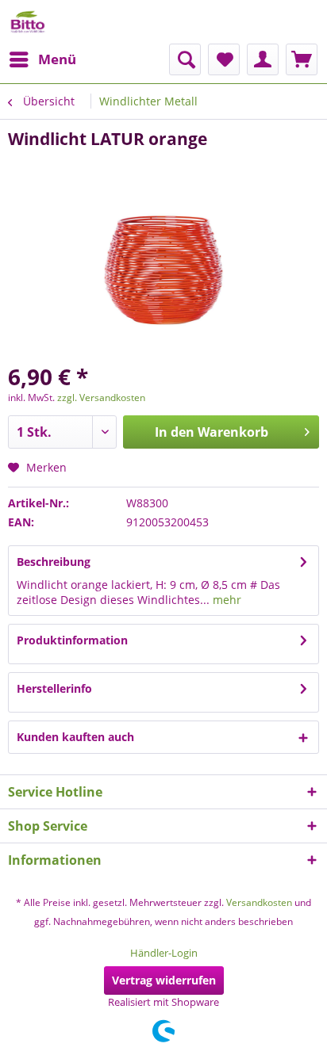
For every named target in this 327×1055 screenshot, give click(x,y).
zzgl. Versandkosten (101, 397)
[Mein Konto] (263, 59)
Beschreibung (53, 561)
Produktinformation (72, 640)
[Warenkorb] (301, 59)
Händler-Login (164, 953)
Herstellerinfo (54, 688)
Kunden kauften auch (75, 736)
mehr (225, 599)
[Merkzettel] (224, 59)
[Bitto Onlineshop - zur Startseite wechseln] (28, 22)
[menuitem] (42, 59)
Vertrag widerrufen (164, 980)
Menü (57, 59)
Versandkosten (259, 902)
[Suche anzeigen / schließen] (185, 59)
